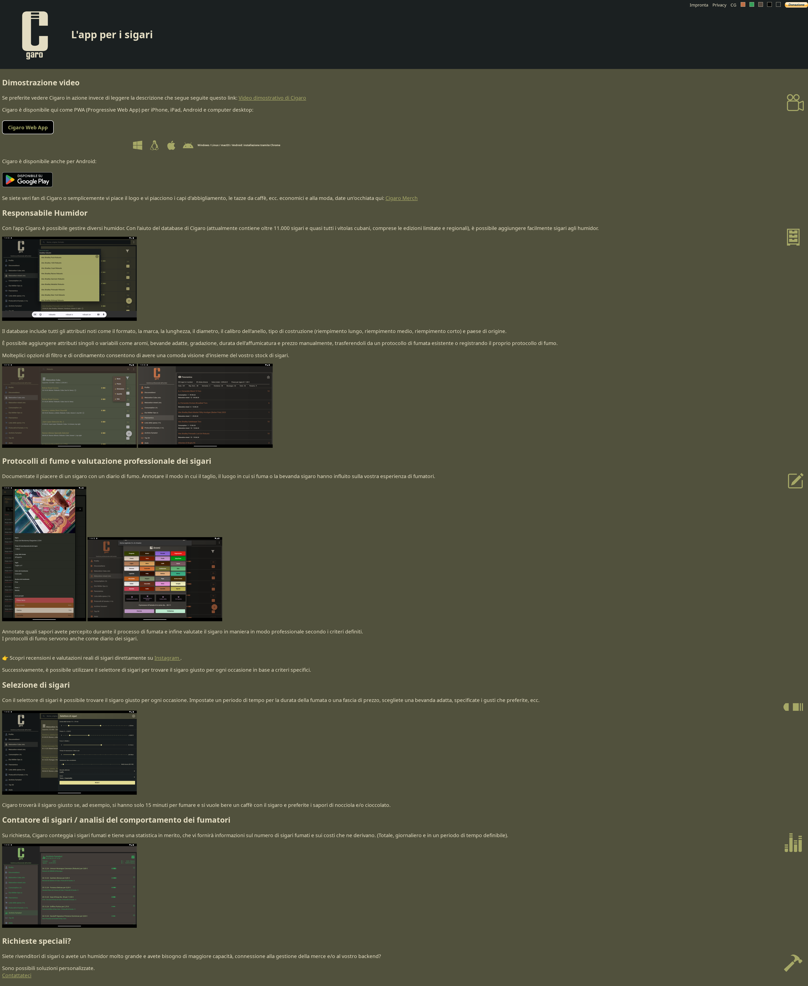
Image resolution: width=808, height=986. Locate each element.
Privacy (719, 5)
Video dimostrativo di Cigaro (272, 97)
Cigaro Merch (401, 197)
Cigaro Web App (28, 127)
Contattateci (16, 975)
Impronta (699, 5)
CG (733, 5)
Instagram (167, 657)
